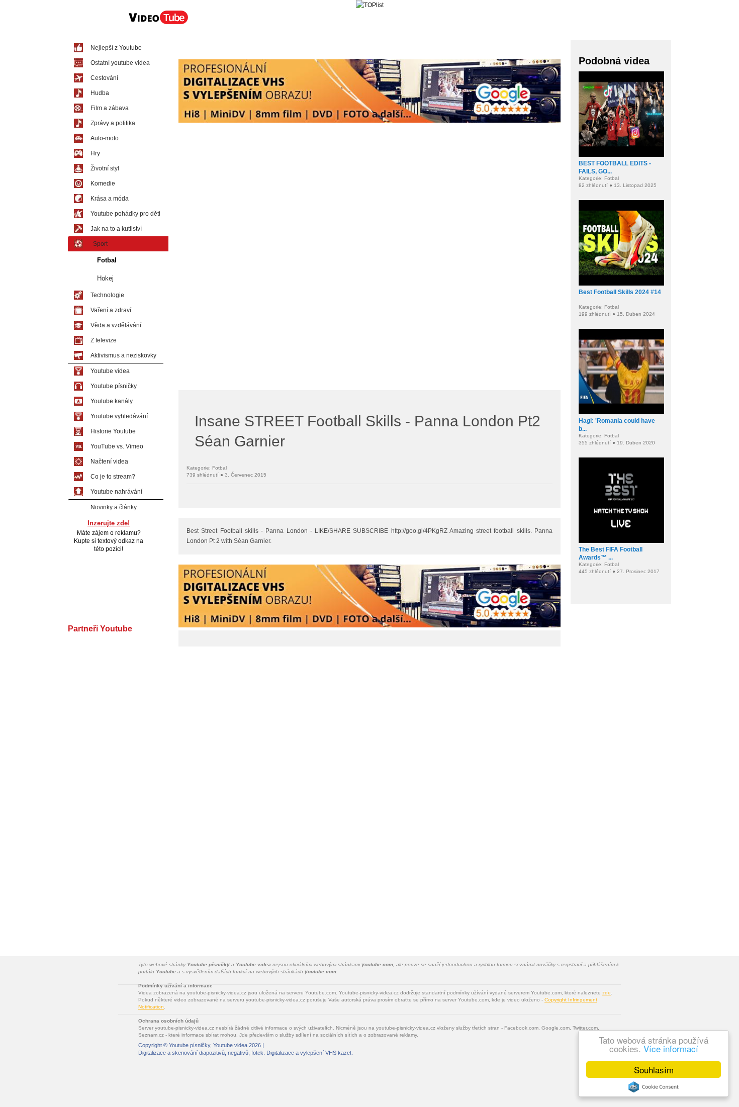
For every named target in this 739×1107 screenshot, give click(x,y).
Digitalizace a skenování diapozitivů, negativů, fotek (200, 1053)
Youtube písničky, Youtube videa (208, 1045)
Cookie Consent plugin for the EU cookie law (653, 1086)
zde (606, 992)
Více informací (670, 1048)
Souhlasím (654, 1069)
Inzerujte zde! (108, 523)
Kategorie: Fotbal (207, 468)
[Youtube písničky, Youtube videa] (158, 23)
